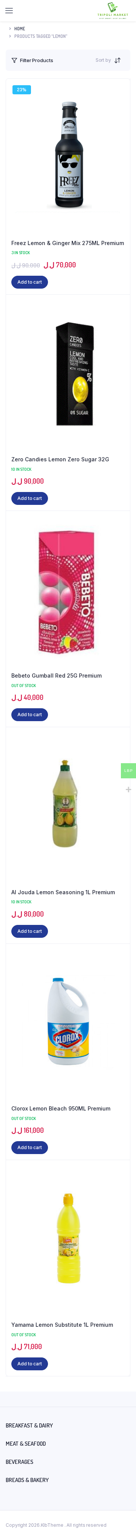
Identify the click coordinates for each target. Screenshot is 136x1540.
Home (19, 28)
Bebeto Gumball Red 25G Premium (56, 675)
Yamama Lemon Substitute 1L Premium (62, 1324)
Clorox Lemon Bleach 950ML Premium (60, 1108)
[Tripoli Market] (112, 10)
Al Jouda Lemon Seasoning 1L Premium (63, 892)
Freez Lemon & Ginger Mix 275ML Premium (67, 243)
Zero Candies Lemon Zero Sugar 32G (60, 459)
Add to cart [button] (29, 282)
